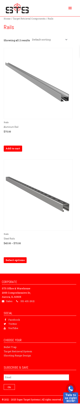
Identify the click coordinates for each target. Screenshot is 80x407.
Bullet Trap (10, 347)
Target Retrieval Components (29, 18)
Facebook (14, 319)
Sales (9, 301)
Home (7, 18)
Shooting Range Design (17, 355)
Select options (15, 260)
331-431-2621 (27, 301)
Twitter (12, 323)
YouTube (13, 328)
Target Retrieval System (18, 351)
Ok (9, 387)
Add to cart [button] (13, 148)
